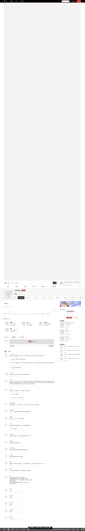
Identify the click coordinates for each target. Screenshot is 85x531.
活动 (16, 1)
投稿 (79, 1)
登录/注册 (73, 1)
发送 (54, 524)
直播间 (11, 1)
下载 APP (22, 1)
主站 (6, 1)
